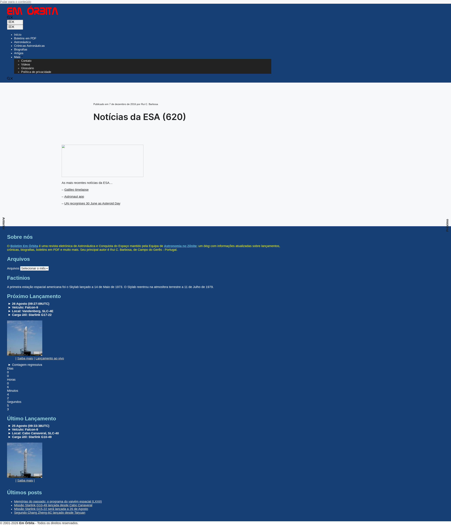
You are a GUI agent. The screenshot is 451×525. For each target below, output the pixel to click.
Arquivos (13, 268)
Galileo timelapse (76, 189)
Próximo (447, 225)
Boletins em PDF (25, 38)
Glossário (27, 68)
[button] (10, 18)
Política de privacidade (36, 72)
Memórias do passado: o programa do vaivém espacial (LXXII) (58, 501)
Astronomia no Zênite (180, 246)
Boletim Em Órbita (24, 246)
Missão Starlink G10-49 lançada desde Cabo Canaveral (53, 505)
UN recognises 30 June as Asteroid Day (92, 203)
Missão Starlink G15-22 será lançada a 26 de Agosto (51, 509)
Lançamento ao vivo (50, 358)
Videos (25, 64)
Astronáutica (22, 42)
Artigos (18, 53)
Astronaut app (74, 196)
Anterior (3, 223)
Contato (26, 60)
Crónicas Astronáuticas (29, 45)
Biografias (20, 49)
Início (17, 34)
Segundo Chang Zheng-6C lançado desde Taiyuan (49, 512)
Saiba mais (25, 358)
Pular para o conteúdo (15, 2)
